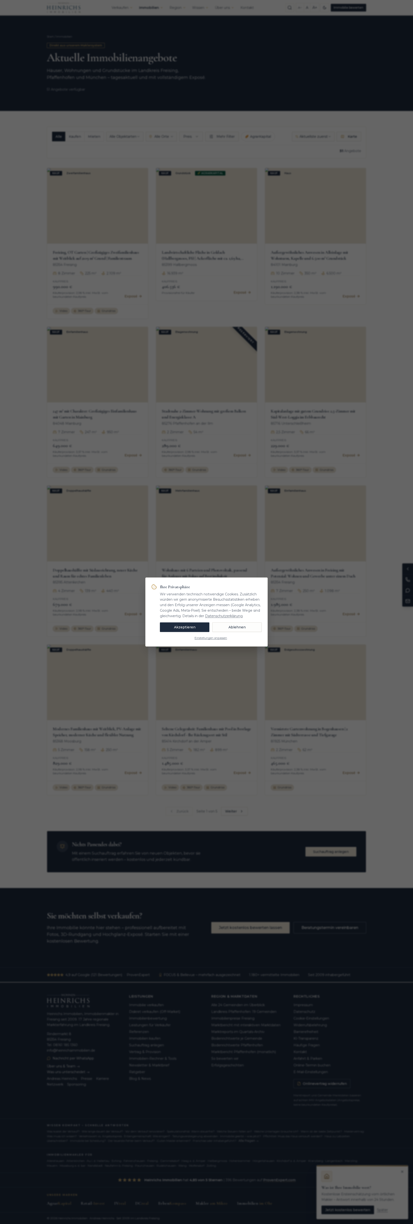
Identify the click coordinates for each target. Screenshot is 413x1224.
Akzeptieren (185, 627)
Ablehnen (237, 627)
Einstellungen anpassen (211, 638)
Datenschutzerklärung (224, 616)
